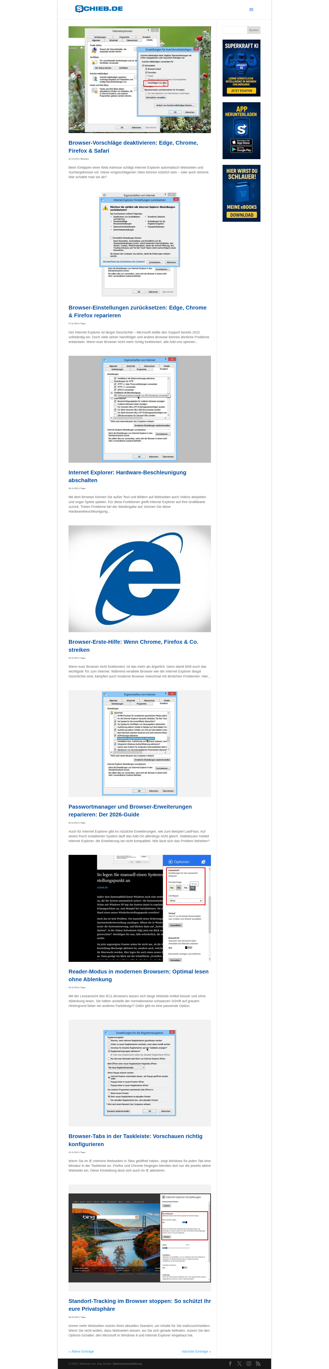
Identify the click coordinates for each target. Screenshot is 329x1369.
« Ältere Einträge (81, 1351)
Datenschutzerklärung (127, 1363)
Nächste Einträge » (196, 1351)
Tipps (82, 323)
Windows (85, 159)
